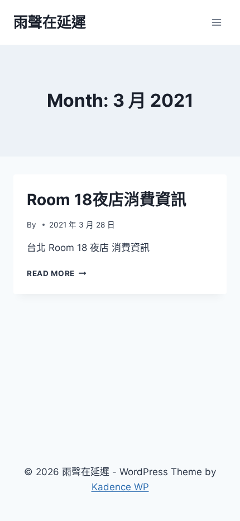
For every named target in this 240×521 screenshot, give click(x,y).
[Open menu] (216, 22)
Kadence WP (120, 486)
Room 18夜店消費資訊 (106, 199)
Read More (57, 273)
